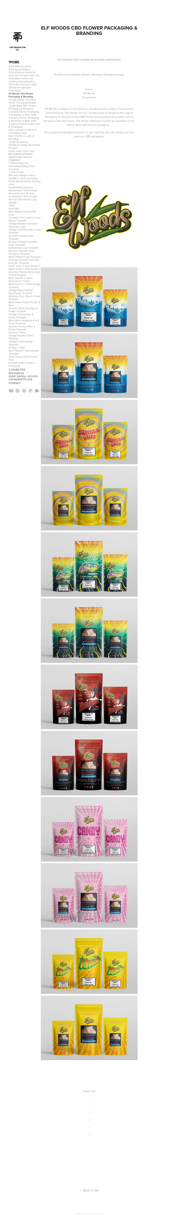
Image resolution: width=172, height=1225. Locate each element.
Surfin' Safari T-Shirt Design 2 (24, 269)
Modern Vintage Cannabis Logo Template (23, 243)
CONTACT (15, 383)
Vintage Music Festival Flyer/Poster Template (21, 291)
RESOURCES (16, 373)
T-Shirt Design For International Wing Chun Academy (22, 166)
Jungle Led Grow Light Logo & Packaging (24, 125)
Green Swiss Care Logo (22, 151)
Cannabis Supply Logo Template (21, 237)
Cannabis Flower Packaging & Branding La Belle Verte (24, 113)
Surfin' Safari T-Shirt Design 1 (24, 266)
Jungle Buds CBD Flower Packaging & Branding (22, 107)
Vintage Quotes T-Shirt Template (21, 337)
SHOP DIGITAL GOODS (23, 376)
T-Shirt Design (16, 172)
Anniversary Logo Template (23, 248)
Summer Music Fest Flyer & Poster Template (23, 310)
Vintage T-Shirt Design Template (21, 343)
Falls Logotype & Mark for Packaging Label (23, 131)
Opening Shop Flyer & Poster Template (24, 297)
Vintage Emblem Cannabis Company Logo (23, 225)
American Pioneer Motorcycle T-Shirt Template (24, 273)
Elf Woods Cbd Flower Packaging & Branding (21, 95)
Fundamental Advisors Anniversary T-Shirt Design (23, 189)
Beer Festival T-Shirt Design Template (23, 352)
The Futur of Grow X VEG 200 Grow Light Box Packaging (23, 87)
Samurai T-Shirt (17, 332)
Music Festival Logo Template (25, 257)
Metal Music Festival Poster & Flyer (24, 303)
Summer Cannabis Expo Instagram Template (22, 252)
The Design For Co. (95, 1213)
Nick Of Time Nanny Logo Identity (23, 201)
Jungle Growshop (18, 142)
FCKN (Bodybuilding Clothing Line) (24, 182)
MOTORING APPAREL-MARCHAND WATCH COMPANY (21, 157)
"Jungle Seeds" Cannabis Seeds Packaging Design (22, 101)
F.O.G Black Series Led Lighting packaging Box (21, 80)
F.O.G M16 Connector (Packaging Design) (20, 68)
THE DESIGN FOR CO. (17, 48)
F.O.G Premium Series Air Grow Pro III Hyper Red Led (24, 74)
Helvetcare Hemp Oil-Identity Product (24, 146)
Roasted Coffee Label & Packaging (22, 364)
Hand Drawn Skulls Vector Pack (23, 358)
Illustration (14, 208)
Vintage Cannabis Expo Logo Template (25, 231)
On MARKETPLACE (20, 379)
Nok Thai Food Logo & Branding (21, 137)
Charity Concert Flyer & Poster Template (21, 316)
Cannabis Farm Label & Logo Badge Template (25, 219)
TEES (12, 205)
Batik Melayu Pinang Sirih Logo (22, 213)
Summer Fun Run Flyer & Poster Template (22, 328)
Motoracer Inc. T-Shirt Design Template (24, 285)
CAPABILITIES (17, 369)
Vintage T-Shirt (17, 347)
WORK (14, 62)
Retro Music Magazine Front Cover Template (24, 322)
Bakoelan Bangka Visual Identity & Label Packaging (23, 176)
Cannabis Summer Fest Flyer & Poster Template (24, 261)
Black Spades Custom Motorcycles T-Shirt (21, 279)
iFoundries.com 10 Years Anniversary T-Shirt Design (23, 195)
